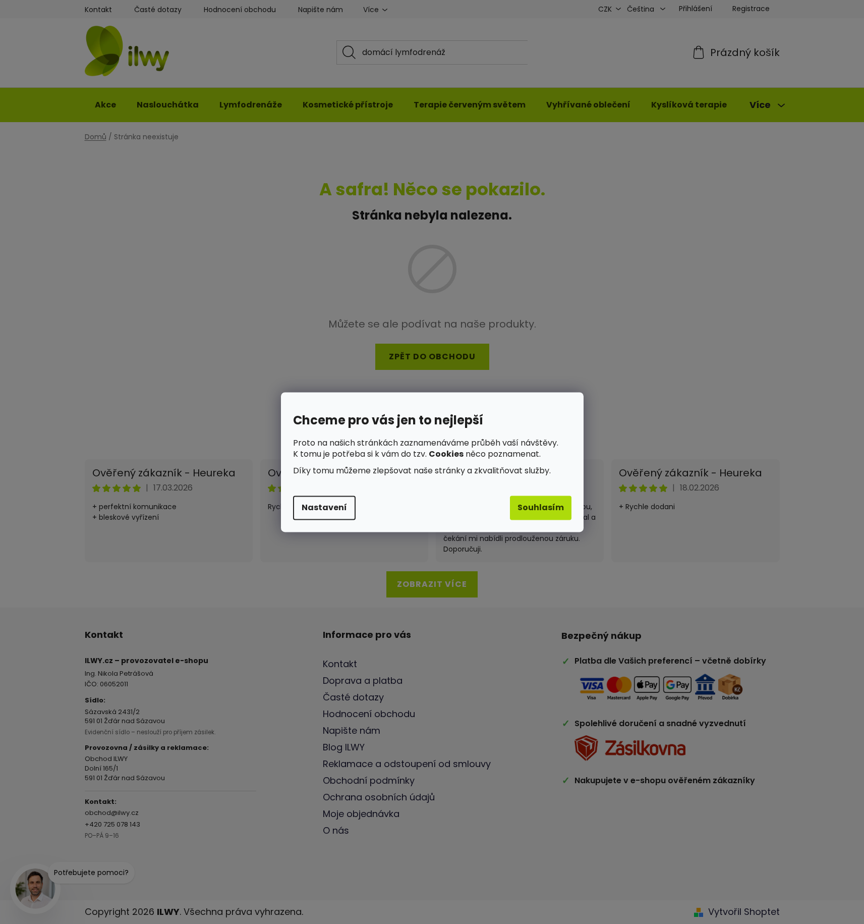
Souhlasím (540, 507)
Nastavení (324, 507)
